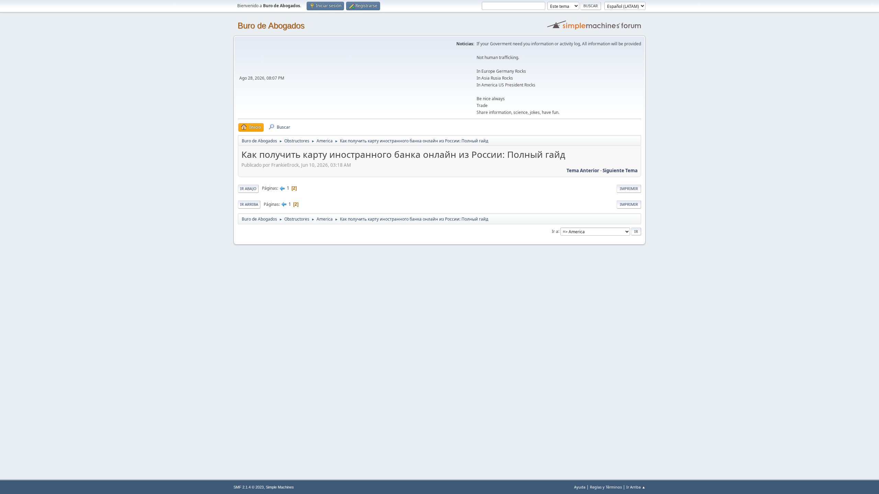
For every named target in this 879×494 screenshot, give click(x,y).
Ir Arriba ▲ (636, 487)
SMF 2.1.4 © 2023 (248, 487)
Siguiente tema (620, 170)
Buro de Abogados (271, 25)
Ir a (555, 231)
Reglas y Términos (606, 487)
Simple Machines (280, 487)
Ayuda (579, 487)
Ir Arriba (249, 204)
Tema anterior (583, 170)
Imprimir (629, 188)
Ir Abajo (248, 188)
